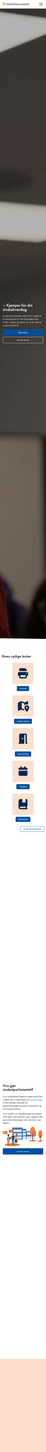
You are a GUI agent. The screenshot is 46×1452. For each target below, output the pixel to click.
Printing (23, 688)
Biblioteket (23, 819)
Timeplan (23, 786)
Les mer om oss (23, 340)
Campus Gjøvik (23, 721)
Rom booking (23, 754)
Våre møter (23, 332)
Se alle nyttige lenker (32, 829)
